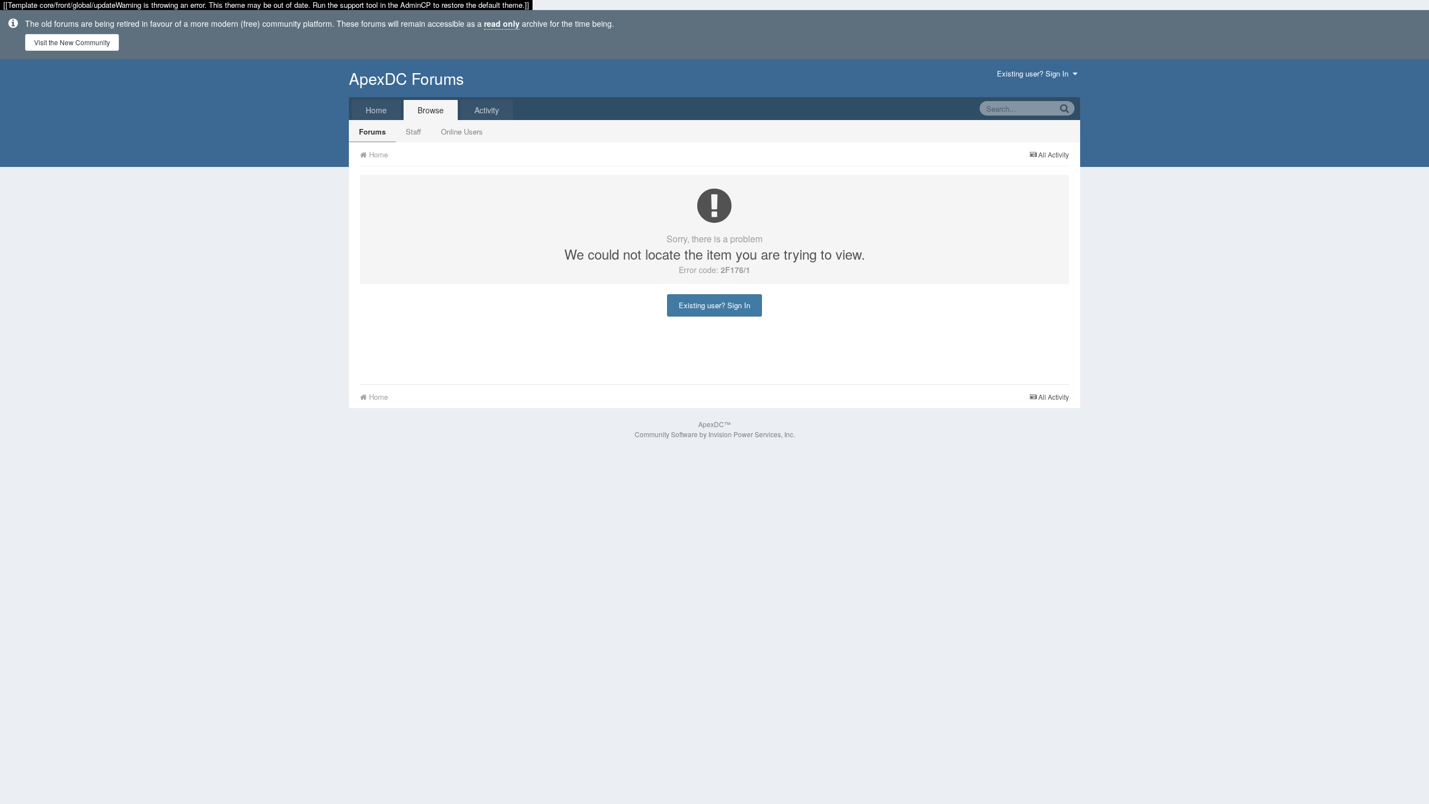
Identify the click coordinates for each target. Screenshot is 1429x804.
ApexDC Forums (406, 78)
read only (502, 23)
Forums (372, 131)
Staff (413, 131)
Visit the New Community (72, 42)
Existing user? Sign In (1035, 73)
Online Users (462, 131)
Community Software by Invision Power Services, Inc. (715, 434)
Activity (486, 110)
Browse (431, 110)
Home (376, 110)
